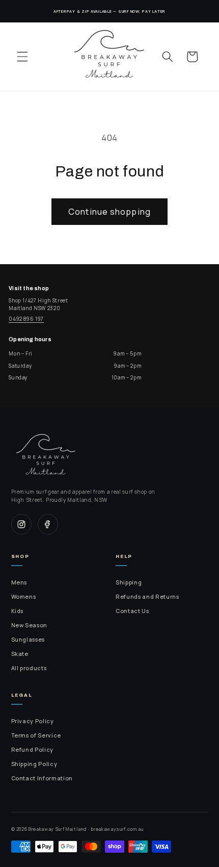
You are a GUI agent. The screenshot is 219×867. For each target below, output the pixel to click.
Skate (20, 653)
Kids (17, 611)
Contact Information (42, 778)
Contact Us (132, 611)
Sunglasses (28, 639)
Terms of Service (36, 735)
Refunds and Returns (147, 596)
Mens (19, 582)
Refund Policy (32, 749)
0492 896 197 (26, 318)
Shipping (129, 582)
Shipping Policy (34, 764)
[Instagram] (21, 524)
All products (29, 668)
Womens (23, 596)
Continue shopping (109, 211)
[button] (22, 56)
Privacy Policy (32, 721)
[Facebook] (48, 524)
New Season (29, 625)
